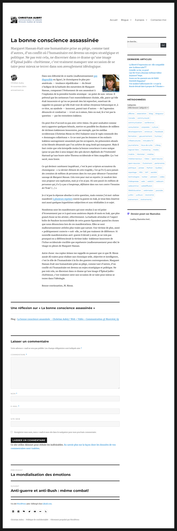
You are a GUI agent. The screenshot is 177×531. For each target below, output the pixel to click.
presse (141, 168)
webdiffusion (146, 186)
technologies (133, 177)
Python (150, 168)
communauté (143, 118)
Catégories (131, 105)
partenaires (159, 163)
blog (151, 113)
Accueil (113, 20)
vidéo (162, 177)
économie (149, 195)
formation (132, 136)
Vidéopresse (133, 181)
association (141, 113)
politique (132, 168)
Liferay (158, 145)
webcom (160, 181)
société (154, 172)
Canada (131, 118)
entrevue (148, 132)
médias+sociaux (135, 159)
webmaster (148, 190)
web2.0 (150, 181)
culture (155, 127)
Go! (163, 45)
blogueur (159, 113)
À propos (139, 20)
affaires (131, 113)
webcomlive (133, 186)
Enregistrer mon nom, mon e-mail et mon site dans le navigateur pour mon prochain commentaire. (55, 432)
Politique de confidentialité (37, 520)
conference (149, 123)
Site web (15, 419)
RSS (141, 172)
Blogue (125, 20)
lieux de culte (147, 145)
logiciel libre (133, 150)
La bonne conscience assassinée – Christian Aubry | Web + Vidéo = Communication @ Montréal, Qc (68, 319)
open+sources (134, 163)
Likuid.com (47, 504)
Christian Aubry (17, 83)
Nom (14, 394)
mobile (131, 154)
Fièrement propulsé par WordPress (65, 520)
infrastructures (134, 141)
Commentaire (19, 355)
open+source (157, 159)
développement (135, 132)
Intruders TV (148, 141)
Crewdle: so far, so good (139, 70)
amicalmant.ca (17, 90)
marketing (145, 150)
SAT (146, 172)
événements (146, 199)
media (156, 150)
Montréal (141, 154)
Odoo (146, 159)
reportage (132, 172)
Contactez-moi (158, 20)
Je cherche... (132, 42)
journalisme (133, 145)
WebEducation (134, 190)
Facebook (159, 132)
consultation (133, 127)
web (143, 181)
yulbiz (130, 195)
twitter (144, 177)
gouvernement (145, 136)
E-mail (15, 406)
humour (158, 136)
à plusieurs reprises (62, 199)
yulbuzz (139, 195)
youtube (159, 190)
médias (150, 154)
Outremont (147, 163)
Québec (158, 168)
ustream (153, 177)
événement (133, 199)
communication (135, 123)
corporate (145, 127)
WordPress (21, 504)
